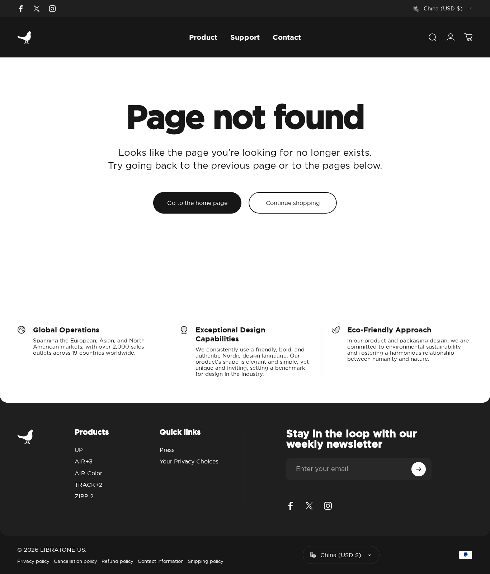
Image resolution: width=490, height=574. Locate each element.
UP (79, 450)
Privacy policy (33, 561)
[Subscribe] (418, 469)
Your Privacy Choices (189, 461)
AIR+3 (84, 461)
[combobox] (443, 8)
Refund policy (117, 561)
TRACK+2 (89, 484)
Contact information (161, 561)
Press (167, 450)
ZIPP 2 (84, 496)
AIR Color (88, 473)
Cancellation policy (75, 561)
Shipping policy (205, 561)
